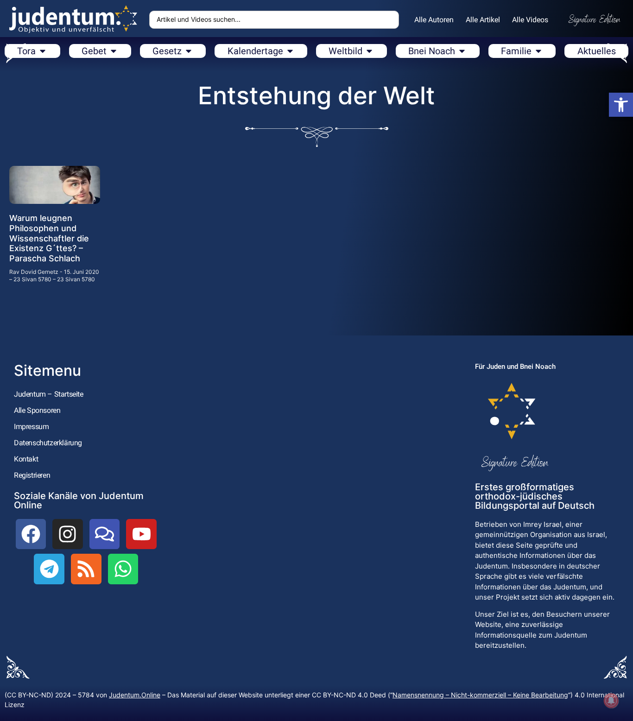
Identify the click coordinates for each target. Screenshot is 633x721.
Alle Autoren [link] (434, 19)
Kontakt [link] (26, 459)
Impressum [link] (31, 426)
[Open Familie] (538, 51)
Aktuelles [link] (596, 51)
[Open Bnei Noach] (462, 51)
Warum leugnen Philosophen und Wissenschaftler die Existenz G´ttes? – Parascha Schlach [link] (49, 238)
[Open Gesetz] (188, 51)
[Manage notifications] (611, 700)
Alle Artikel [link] (483, 19)
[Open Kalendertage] (290, 51)
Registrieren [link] (32, 475)
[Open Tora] (42, 51)
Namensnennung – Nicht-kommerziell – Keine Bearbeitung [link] (480, 695)
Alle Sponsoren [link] (37, 410)
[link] (621, 105)
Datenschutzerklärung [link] (48, 442)
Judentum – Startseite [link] (48, 394)
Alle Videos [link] (530, 19)
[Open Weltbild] (369, 51)
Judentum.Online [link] (134, 695)
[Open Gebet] (113, 51)
